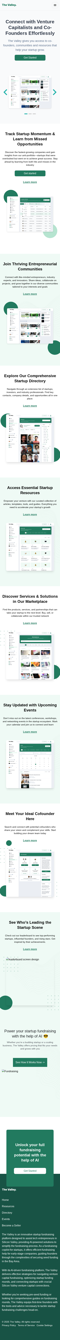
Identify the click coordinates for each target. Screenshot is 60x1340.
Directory (7, 1212)
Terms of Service (26, 1325)
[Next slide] (54, 92)
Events (6, 1219)
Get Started (30, 57)
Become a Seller (11, 1225)
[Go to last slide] (6, 92)
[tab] (26, 113)
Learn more (30, 182)
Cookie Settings (44, 1325)
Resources (8, 1206)
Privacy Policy (9, 1325)
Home (5, 1200)
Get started (30, 173)
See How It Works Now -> (30, 1062)
